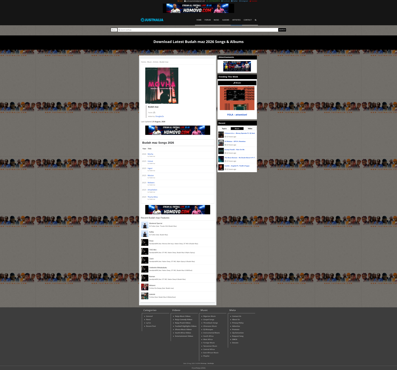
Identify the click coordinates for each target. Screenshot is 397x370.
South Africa (208, 336)
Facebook (226, 1)
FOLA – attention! (237, 114)
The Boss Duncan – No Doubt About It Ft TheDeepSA (243, 157)
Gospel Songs (208, 319)
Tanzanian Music (210, 346)
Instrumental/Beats (211, 333)
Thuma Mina (153, 197)
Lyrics (148, 323)
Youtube (254, 1)
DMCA (234, 339)
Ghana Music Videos (183, 329)
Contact (248, 20)
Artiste (155, 62)
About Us (236, 319)
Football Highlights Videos (186, 326)
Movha (150, 154)
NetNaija (211, 363)
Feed (181, 1)
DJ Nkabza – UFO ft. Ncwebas (235, 141)
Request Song (237, 336)
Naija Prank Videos (183, 323)
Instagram (244, 1)
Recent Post (151, 326)
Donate (235, 343)
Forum (208, 20)
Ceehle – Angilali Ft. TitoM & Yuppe (237, 166)
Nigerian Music (209, 316)
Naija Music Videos (183, 316)
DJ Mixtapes (208, 329)
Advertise (236, 326)
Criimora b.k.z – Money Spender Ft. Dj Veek (240, 133)
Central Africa (209, 349)
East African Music (211, 353)
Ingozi (150, 168)
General (149, 316)
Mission (151, 175)
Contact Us (236, 316)
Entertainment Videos (184, 336)
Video (250, 129)
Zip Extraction (238, 333)
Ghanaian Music (210, 326)
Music (216, 20)
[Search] (255, 20)
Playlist (206, 356)
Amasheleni (152, 190)
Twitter (235, 1)
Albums (225, 20)
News (148, 319)
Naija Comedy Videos (183, 319)
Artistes (236, 20)
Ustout (150, 161)
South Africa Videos (183, 333)
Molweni (151, 182)
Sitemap (203, 363)
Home (199, 20)
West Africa (208, 339)
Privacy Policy (237, 323)
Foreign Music (209, 343)
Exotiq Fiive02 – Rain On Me (235, 149)
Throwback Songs (210, 323)
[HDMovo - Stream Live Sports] (198, 12)
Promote (235, 329)
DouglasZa (159, 116)
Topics (224, 129)
